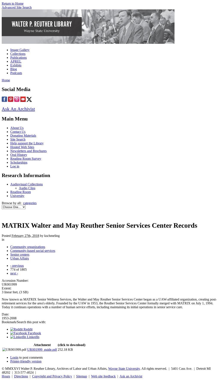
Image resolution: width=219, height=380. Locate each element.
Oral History (18, 155)
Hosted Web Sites (22, 147)
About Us (17, 128)
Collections (17, 54)
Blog (13, 69)
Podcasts (16, 73)
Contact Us (17, 132)
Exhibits (15, 65)
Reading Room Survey (25, 158)
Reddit (28, 329)
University (17, 196)
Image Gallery (20, 50)
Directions (21, 376)
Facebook (34, 333)
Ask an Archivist (131, 376)
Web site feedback (103, 376)
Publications (18, 57)
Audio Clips (27, 188)
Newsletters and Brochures (28, 151)
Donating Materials (23, 135)
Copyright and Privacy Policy (52, 376)
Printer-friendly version (25, 361)
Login (14, 357)
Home (6, 80)
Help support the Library (27, 143)
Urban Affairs (19, 258)
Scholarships (18, 162)
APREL (15, 61)
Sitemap (81, 376)
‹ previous (17, 265)
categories (30, 203)
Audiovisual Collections (26, 184)
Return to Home (13, 3)
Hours (6, 376)
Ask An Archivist (18, 109)
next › (14, 273)
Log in (14, 166)
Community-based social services (32, 250)
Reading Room (20, 192)
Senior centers (19, 254)
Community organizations (27, 247)
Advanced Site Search (17, 7)
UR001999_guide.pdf (42, 349)
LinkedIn (32, 337)
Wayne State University (124, 368)
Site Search (17, 139)
